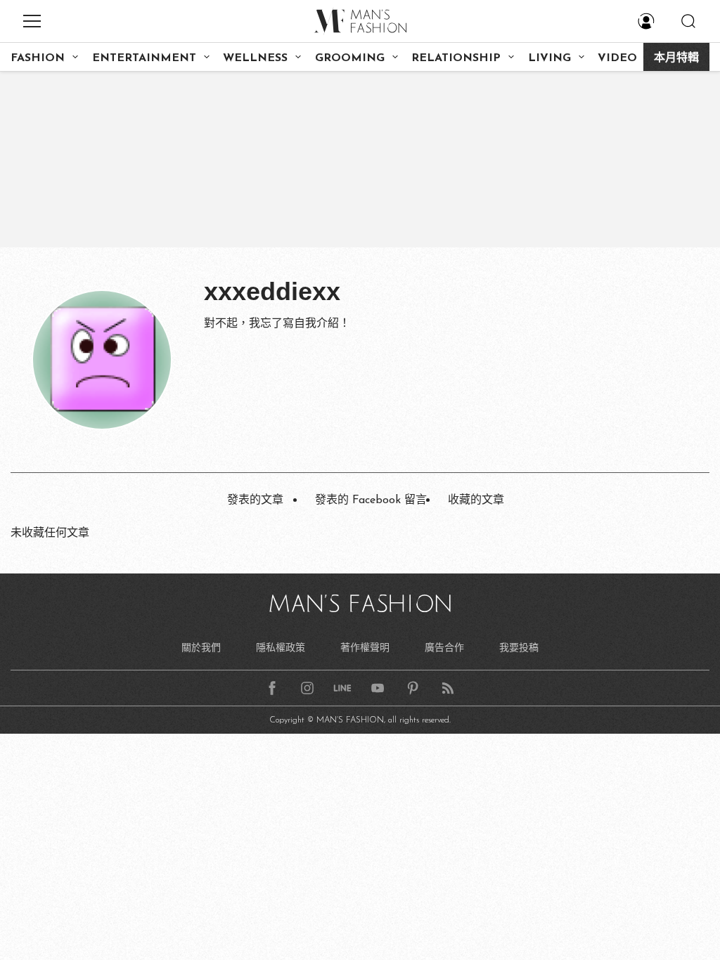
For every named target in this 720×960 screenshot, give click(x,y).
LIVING (549, 58)
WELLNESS (255, 58)
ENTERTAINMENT (144, 58)
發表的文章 (255, 500)
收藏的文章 (476, 500)
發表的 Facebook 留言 (371, 500)
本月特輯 (676, 58)
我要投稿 (519, 647)
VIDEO (617, 58)
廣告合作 (444, 647)
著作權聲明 (365, 647)
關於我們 (201, 647)
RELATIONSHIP (456, 58)
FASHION (38, 58)
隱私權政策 (280, 647)
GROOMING (350, 58)
